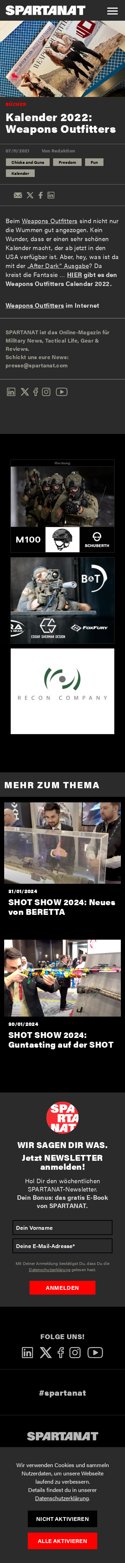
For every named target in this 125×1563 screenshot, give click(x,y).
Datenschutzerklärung (62, 1498)
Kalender (20, 173)
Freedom (67, 162)
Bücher (16, 104)
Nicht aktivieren (62, 1519)
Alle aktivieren (62, 1541)
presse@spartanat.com (37, 365)
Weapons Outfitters (49, 220)
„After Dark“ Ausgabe (58, 265)
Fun (94, 162)
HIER (74, 274)
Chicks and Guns (27, 162)
